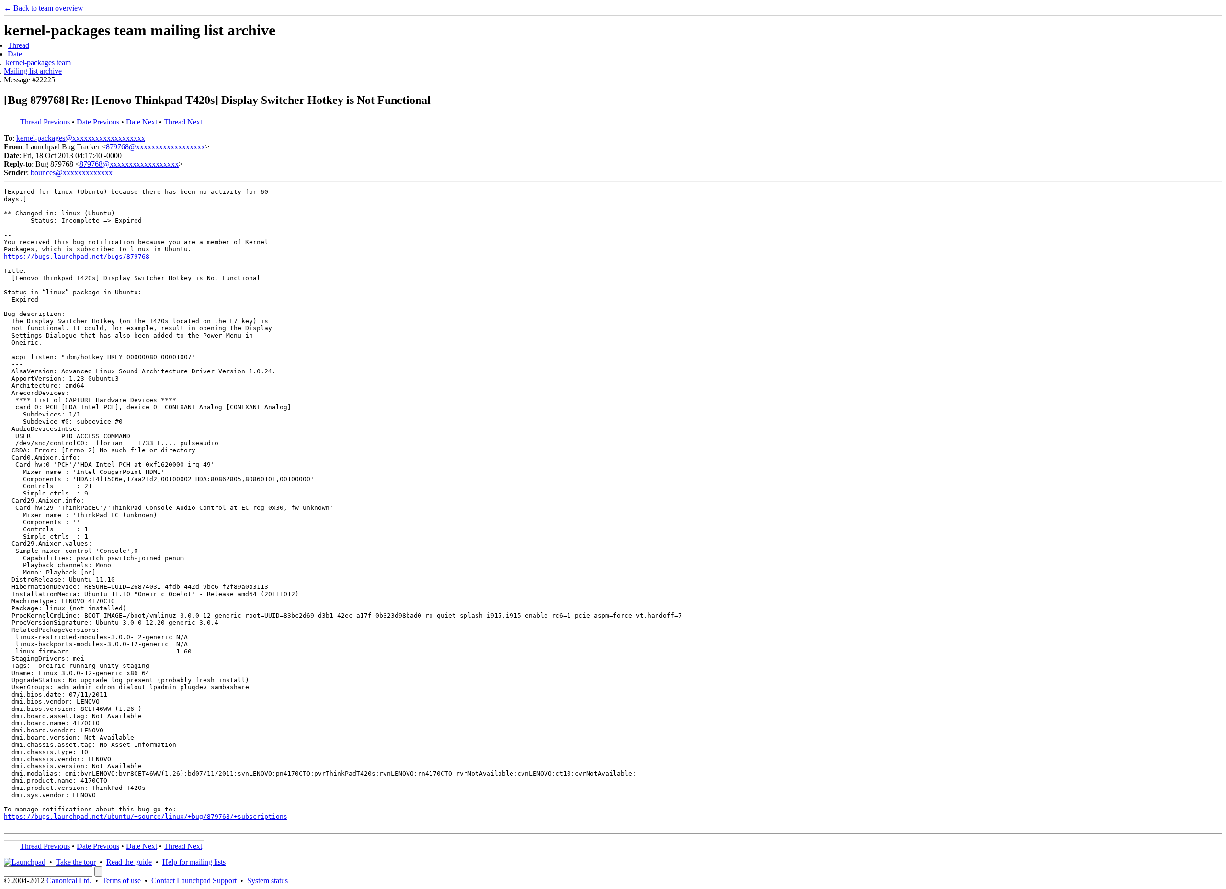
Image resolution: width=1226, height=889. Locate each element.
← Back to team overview (43, 8)
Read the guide (129, 862)
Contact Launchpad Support (194, 881)
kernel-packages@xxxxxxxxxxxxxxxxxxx (80, 138)
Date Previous (98, 122)
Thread (18, 45)
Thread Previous (45, 122)
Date (15, 54)
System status (267, 881)
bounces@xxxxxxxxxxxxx (72, 173)
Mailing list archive (33, 71)
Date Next (141, 122)
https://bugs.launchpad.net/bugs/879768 (76, 256)
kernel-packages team (38, 62)
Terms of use (121, 881)
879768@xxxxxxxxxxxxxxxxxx (155, 147)
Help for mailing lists (194, 862)
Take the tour (76, 862)
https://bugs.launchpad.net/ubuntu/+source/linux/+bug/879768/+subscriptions (145, 816)
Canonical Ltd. (68, 881)
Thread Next (183, 122)
